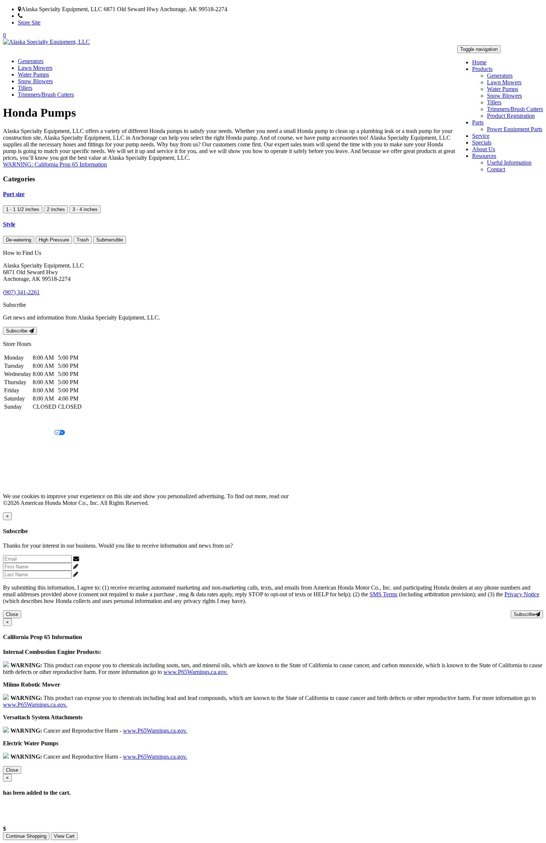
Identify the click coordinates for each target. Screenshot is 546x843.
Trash (83, 240)
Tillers (494, 102)
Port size (14, 194)
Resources (484, 156)
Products (482, 69)
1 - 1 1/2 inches (22, 209)
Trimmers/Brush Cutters (515, 109)
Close (12, 614)
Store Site (29, 22)
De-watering (18, 240)
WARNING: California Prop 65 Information (55, 164)
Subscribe (17, 331)
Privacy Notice (20, 420)
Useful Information (509, 162)
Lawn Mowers (504, 82)
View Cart (64, 836)
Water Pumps (502, 89)
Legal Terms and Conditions (36, 445)
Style (9, 224)
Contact (496, 169)
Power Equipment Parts (514, 129)
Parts (478, 122)
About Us (483, 149)
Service (481, 136)
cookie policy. (306, 496)
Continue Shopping (26, 836)
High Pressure (54, 240)
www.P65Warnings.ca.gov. (195, 672)
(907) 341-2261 (41, 16)
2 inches (56, 209)
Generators (500, 75)
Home (479, 62)
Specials (481, 142)
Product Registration (511, 116)
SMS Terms (17, 458)
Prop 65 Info (18, 471)
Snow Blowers (504, 96)
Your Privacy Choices (28, 433)
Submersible (109, 240)
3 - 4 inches (85, 209)
